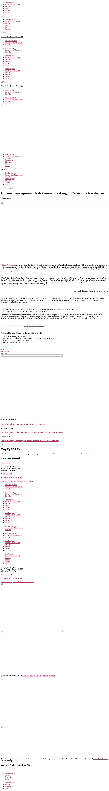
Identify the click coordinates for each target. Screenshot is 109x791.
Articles (7, 8)
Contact (7, 12)
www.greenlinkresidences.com (34, 326)
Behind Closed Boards (12, 4)
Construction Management (14, 43)
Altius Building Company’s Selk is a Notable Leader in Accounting (30, 441)
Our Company (10, 3)
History (7, 775)
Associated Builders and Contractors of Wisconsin (39, 676)
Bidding (8, 6)
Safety (7, 779)
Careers (7, 10)
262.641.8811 (7, 474)
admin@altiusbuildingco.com (12, 477)
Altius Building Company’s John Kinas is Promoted (23, 424)
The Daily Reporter (101, 759)
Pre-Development (11, 41)
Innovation (8, 777)
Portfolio (8, 44)
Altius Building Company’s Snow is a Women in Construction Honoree (32, 432)
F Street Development (8, 265)
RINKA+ (82, 317)
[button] (54, 16)
